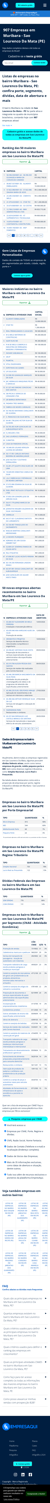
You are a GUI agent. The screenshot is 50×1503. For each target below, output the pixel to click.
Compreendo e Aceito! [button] (36, 1494)
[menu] (45, 5)
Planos (34, 1441)
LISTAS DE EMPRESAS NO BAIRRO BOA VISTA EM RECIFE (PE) (34, 1210)
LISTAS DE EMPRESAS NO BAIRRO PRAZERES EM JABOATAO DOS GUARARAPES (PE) (9, 1263)
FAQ (34, 1450)
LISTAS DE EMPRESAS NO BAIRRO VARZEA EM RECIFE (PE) (9, 1236)
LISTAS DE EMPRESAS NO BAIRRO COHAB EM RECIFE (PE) (34, 1238)
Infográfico (13, 1455)
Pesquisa (13, 1450)
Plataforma (13, 1445)
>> (41, 235)
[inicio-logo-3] (5, 5)
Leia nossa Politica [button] (11, 1499)
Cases (34, 1445)
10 (36, 235)
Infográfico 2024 (38, 1455)
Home (11, 1441)
